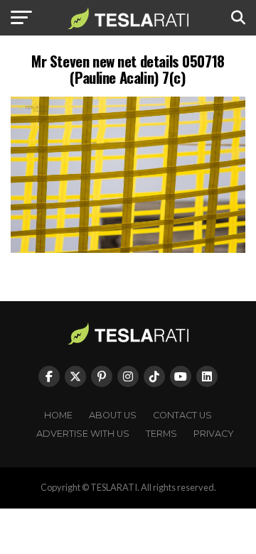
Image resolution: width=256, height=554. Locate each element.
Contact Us (182, 415)
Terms (161, 433)
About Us (113, 415)
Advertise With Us (82, 433)
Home (58, 415)
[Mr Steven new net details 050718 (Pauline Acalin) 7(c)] (128, 249)
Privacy (213, 433)
